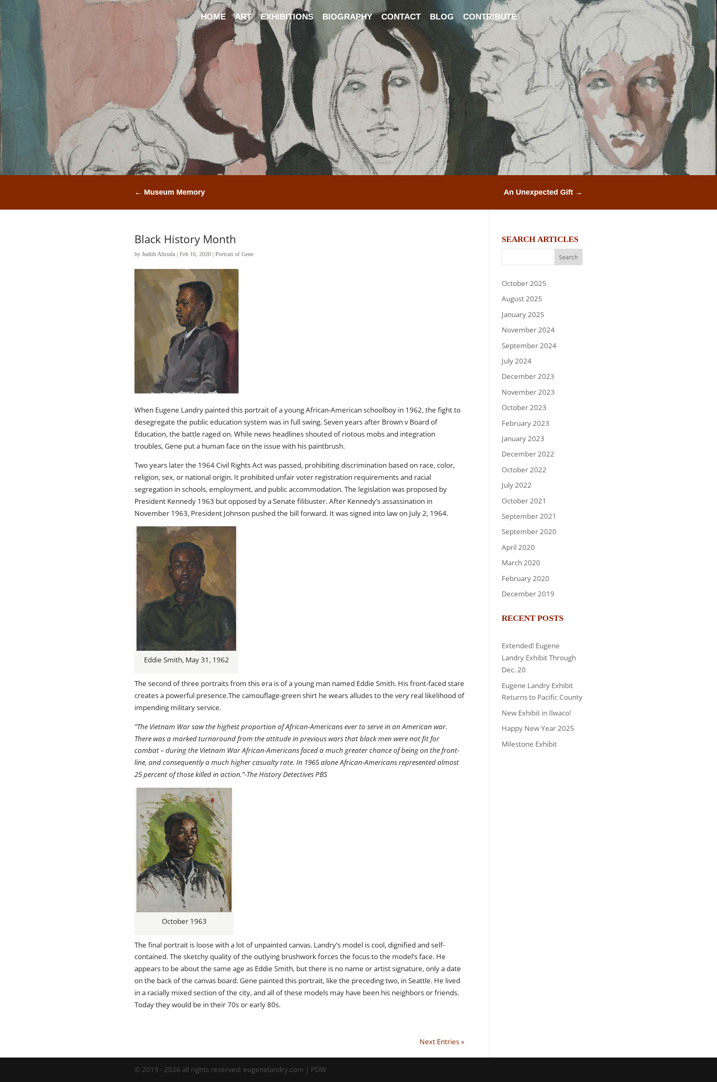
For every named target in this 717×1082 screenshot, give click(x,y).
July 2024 (517, 361)
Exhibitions (287, 17)
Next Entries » (441, 1041)
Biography (347, 17)
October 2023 (524, 407)
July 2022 (517, 485)
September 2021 (529, 516)
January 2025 (523, 314)
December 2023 (528, 376)
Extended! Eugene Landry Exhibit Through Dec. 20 (539, 657)
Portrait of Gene (234, 254)
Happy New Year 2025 (538, 728)
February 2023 (525, 423)
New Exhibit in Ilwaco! (536, 713)
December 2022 (528, 454)
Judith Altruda (158, 254)
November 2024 (528, 330)
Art (243, 17)
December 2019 (528, 593)
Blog (442, 17)
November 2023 (528, 392)
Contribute (490, 17)
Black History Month (185, 239)
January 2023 (523, 438)
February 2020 (525, 578)
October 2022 (524, 469)
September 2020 (529, 531)
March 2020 (521, 562)
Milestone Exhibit (529, 744)
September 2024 (529, 345)
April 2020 (518, 547)
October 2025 (524, 283)
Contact (401, 17)
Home (213, 17)
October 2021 (524, 501)
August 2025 (522, 298)
